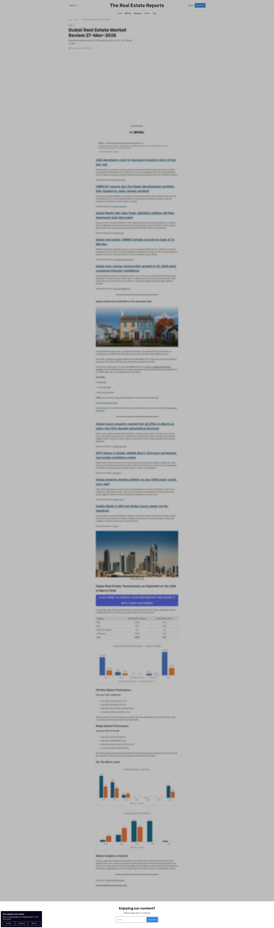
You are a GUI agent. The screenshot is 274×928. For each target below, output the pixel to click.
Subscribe (152, 919)
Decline (34, 923)
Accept (8, 923)
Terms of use (27, 917)
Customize (21, 923)
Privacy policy (14, 917)
